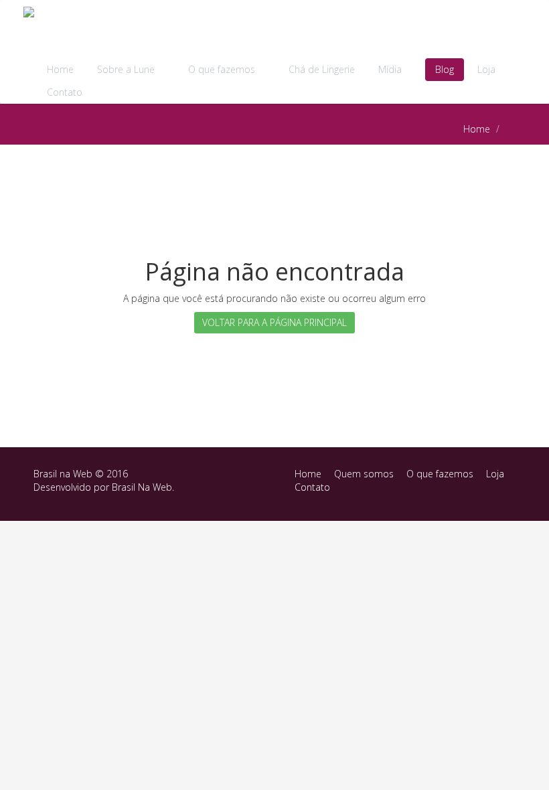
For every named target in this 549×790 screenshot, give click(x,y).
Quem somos (364, 473)
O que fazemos (223, 69)
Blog (444, 69)
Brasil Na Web (142, 487)
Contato (64, 92)
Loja (486, 69)
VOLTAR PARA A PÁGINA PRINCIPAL (274, 322)
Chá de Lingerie (322, 69)
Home (60, 69)
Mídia (391, 69)
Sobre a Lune (127, 69)
